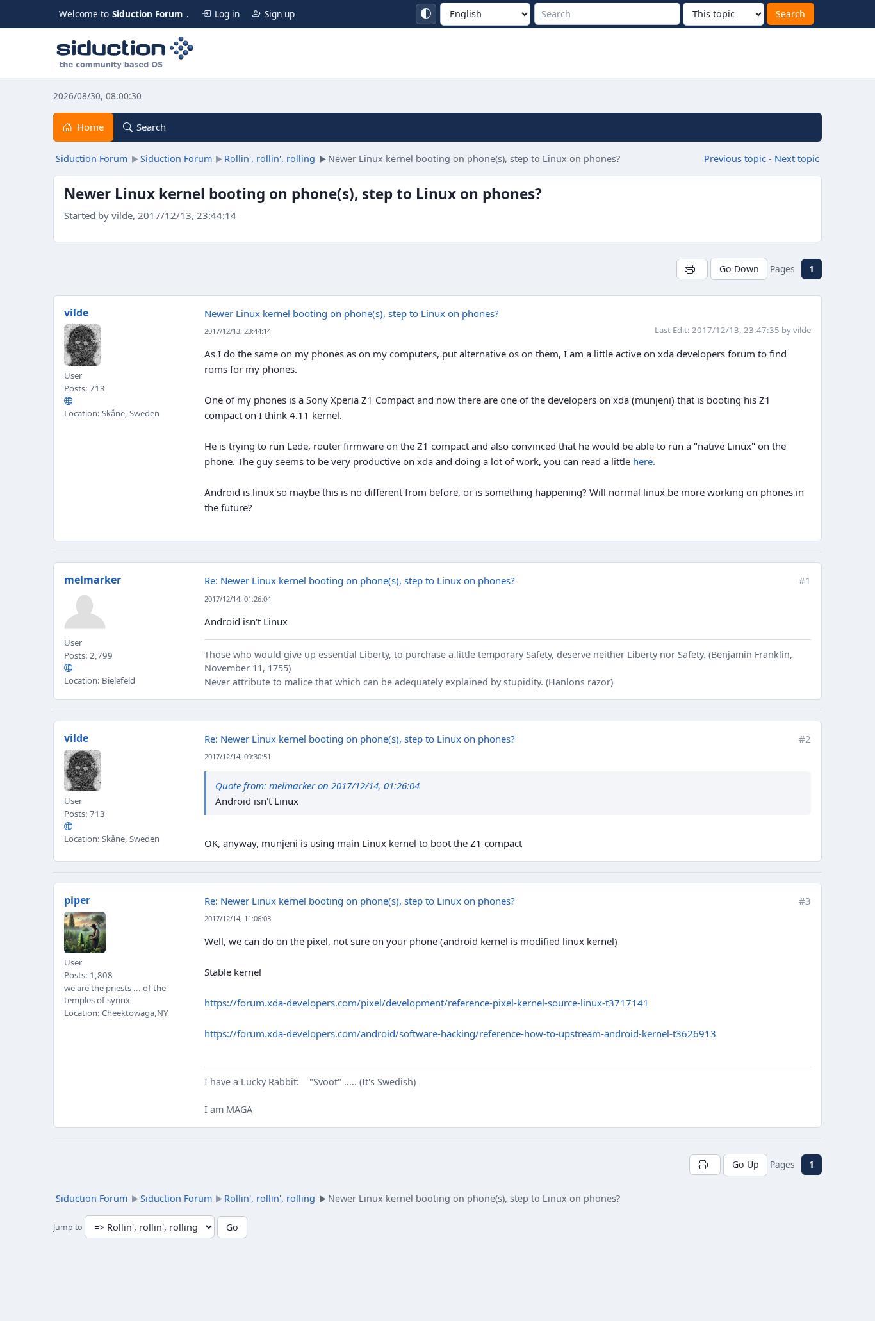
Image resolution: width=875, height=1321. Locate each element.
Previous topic (735, 158)
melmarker (92, 580)
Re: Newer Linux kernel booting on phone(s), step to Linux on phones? (359, 580)
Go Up (745, 1164)
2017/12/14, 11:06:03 (237, 918)
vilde (76, 313)
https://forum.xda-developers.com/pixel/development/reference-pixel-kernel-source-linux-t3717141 (426, 1002)
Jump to (67, 1227)
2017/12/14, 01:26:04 (237, 598)
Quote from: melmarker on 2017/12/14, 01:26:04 (317, 785)
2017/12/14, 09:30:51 (237, 756)
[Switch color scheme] (426, 14)
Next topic (796, 158)
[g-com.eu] (68, 668)
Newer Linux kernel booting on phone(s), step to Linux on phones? (351, 313)
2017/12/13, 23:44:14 (237, 331)
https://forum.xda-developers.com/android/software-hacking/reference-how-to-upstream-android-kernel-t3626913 (460, 1033)
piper (77, 900)
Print (692, 269)
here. (644, 461)
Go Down (739, 269)
